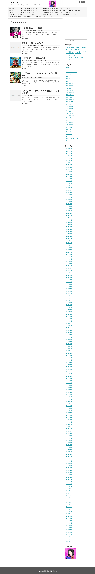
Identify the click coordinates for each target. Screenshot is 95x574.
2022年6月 (69, 199)
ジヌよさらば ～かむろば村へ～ (35, 43)
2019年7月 (69, 279)
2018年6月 (69, 309)
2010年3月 (69, 530)
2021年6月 (69, 227)
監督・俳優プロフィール (72, 138)
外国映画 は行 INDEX (71, 8)
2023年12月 (69, 158)
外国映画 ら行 (70, 97)
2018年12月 (69, 295)
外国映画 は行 (70, 90)
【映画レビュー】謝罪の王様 (33, 58)
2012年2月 (69, 477)
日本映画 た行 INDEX (36, 12)
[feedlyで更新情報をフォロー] (80, 3)
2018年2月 (69, 318)
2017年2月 (69, 346)
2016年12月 (69, 350)
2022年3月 (69, 206)
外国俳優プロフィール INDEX (69, 14)
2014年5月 (69, 415)
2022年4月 (69, 204)
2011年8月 (69, 491)
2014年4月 (69, 417)
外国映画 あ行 (70, 79)
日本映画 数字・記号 (71, 127)
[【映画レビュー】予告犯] (15, 37)
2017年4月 (69, 341)
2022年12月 (69, 185)
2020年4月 (69, 259)
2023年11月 (69, 160)
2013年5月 (69, 442)
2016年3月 (69, 364)
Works (58, 14)
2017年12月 (69, 323)
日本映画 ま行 (70, 118)
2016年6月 (69, 357)
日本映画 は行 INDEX (59, 12)
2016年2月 (69, 367)
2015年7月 (69, 383)
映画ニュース (69, 129)
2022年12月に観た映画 (72, 55)
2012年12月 (69, 454)
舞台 (32, 95)
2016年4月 (69, 362)
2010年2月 (69, 532)
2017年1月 (69, 348)
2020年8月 (69, 249)
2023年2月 (69, 181)
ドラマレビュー (70, 74)
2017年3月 (69, 344)
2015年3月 (69, 392)
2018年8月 (69, 305)
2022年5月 (69, 201)
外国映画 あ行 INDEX (14, 8)
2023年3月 (69, 178)
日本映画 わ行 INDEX (36, 14)
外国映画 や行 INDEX (25, 10)
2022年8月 (69, 194)
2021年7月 (69, 224)
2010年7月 (69, 520)
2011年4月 (69, 500)
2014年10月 (69, 403)
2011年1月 (69, 507)
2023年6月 (69, 171)
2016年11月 (69, 353)
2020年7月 (69, 252)
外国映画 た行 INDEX (48, 8)
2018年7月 (69, 307)
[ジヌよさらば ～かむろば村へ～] (15, 52)
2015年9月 (69, 378)
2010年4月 (69, 527)
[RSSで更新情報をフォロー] (83, 3)
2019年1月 (69, 293)
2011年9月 (69, 488)
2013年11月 (69, 429)
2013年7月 (69, 438)
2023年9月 (69, 165)
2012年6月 (69, 468)
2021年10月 (69, 217)
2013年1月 (69, 451)
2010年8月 (69, 518)
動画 (67, 76)
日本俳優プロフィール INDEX (31, 16)
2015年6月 (69, 385)
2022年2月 (69, 208)
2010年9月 (69, 516)
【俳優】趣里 (69, 59)
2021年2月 (69, 236)
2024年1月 (69, 155)
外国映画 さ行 (70, 83)
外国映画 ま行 (70, 92)
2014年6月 (69, 412)
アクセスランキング (71, 72)
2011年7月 (69, 493)
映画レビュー (42, 30)
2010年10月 (69, 513)
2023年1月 (69, 183)
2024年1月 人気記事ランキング (74, 57)
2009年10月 (69, 541)
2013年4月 (69, 445)
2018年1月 (69, 321)
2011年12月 (69, 481)
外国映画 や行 (70, 95)
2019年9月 (69, 275)
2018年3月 (69, 316)
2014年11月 (69, 401)
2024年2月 (69, 153)
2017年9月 (69, 330)
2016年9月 (69, 355)
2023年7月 (69, 169)
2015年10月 (69, 376)
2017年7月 (69, 334)
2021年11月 (69, 215)
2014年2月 (69, 422)
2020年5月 (69, 256)
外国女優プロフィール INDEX (15, 16)
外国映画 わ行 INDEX (48, 10)
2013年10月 (69, 431)
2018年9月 (69, 302)
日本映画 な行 (70, 113)
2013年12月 (69, 426)
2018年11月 (69, 298)
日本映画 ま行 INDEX (71, 12)
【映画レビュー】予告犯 (32, 28)
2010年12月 (69, 509)
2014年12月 (69, 399)
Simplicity (52, 570)
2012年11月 (69, 456)
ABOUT (68, 67)
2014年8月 (69, 408)
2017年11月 (69, 325)
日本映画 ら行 (70, 122)
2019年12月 (69, 268)
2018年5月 (69, 311)
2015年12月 (69, 371)
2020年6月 (69, 254)
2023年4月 (69, 176)
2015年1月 (69, 396)
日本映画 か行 (70, 106)
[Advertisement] (22, 121)
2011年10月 (69, 486)
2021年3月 (69, 233)
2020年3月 (69, 261)
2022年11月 (69, 188)
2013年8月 (69, 435)
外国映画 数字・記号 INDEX (60, 10)
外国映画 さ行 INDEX (36, 8)
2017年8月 (69, 332)
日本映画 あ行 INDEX (80, 10)
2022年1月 (69, 210)
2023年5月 (69, 174)
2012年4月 (69, 472)
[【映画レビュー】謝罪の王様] (15, 67)
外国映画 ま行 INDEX (14, 10)
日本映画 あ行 (35, 78)
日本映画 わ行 (70, 124)
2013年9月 (69, 433)
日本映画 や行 (35, 30)
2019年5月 (69, 284)
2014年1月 (69, 424)
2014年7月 (69, 410)
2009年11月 (69, 539)
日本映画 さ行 (35, 45)
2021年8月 (69, 222)
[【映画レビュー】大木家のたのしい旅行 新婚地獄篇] (15, 83)
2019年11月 (69, 270)
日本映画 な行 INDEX (48, 12)
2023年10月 (69, 162)
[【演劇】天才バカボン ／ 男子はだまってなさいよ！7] (15, 100)
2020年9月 (69, 247)
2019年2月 (69, 291)
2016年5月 (69, 360)
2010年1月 (69, 534)
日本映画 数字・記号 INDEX (49, 14)
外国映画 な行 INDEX (59, 8)
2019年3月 (69, 289)
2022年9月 (69, 192)
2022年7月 (69, 197)
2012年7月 (69, 465)
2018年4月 (69, 314)
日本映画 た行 (70, 111)
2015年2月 (69, 394)
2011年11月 (69, 484)
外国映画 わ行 (70, 99)
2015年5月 (69, 387)
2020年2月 (69, 263)
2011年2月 (69, 504)
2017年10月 (69, 328)
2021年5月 (69, 229)
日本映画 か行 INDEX (14, 12)
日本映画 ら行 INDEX (25, 14)
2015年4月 (69, 390)
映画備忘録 (69, 134)
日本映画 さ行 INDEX (25, 12)
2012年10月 (69, 458)
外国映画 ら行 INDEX (36, 10)
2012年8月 (69, 463)
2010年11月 (69, 511)
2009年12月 (69, 536)
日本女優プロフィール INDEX (46, 16)
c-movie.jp (15, 2)
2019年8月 (69, 277)
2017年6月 (69, 337)
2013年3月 (69, 447)
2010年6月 (69, 523)
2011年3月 (69, 502)
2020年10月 (69, 245)
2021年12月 (69, 213)
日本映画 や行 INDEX (14, 14)
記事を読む (25, 38)
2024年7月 (69, 151)
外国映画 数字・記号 (71, 101)
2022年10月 (69, 190)
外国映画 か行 (70, 81)
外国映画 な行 (70, 88)
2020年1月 (69, 266)
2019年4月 (69, 286)
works (67, 69)
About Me (71, 10)
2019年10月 (69, 272)
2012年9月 (69, 461)
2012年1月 (69, 479)
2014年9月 (69, 406)
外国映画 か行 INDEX (25, 8)
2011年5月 (69, 497)
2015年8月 (69, 380)
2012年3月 (69, 474)
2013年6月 (69, 440)
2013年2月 (69, 449)
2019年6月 (69, 282)
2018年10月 (69, 300)
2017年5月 (69, 339)
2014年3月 (69, 419)
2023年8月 (69, 167)
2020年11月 (69, 243)
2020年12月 (69, 240)
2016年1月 (69, 369)
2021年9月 (69, 220)
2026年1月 (69, 148)
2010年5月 (69, 525)
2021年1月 (69, 238)
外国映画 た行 (70, 85)
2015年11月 (69, 373)
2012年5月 (69, 470)
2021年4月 (69, 231)
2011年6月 (69, 495)
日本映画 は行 (70, 115)
